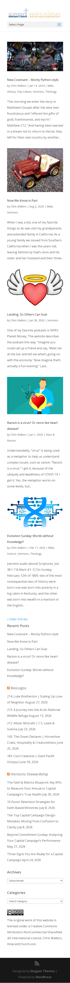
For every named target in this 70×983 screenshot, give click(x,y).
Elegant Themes (43, 971)
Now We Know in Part (22, 201)
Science (11, 553)
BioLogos (18, 688)
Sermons (38, 91)
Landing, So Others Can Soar (27, 314)
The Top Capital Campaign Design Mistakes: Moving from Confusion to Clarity (32, 821)
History (11, 91)
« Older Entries (17, 619)
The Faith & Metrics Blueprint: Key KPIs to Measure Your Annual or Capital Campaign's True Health (34, 788)
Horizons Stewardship (29, 774)
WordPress (44, 977)
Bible (50, 85)
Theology (51, 91)
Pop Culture (24, 91)
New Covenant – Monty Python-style (32, 80)
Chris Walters (19, 85)
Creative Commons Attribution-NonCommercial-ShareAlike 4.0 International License (34, 932)
